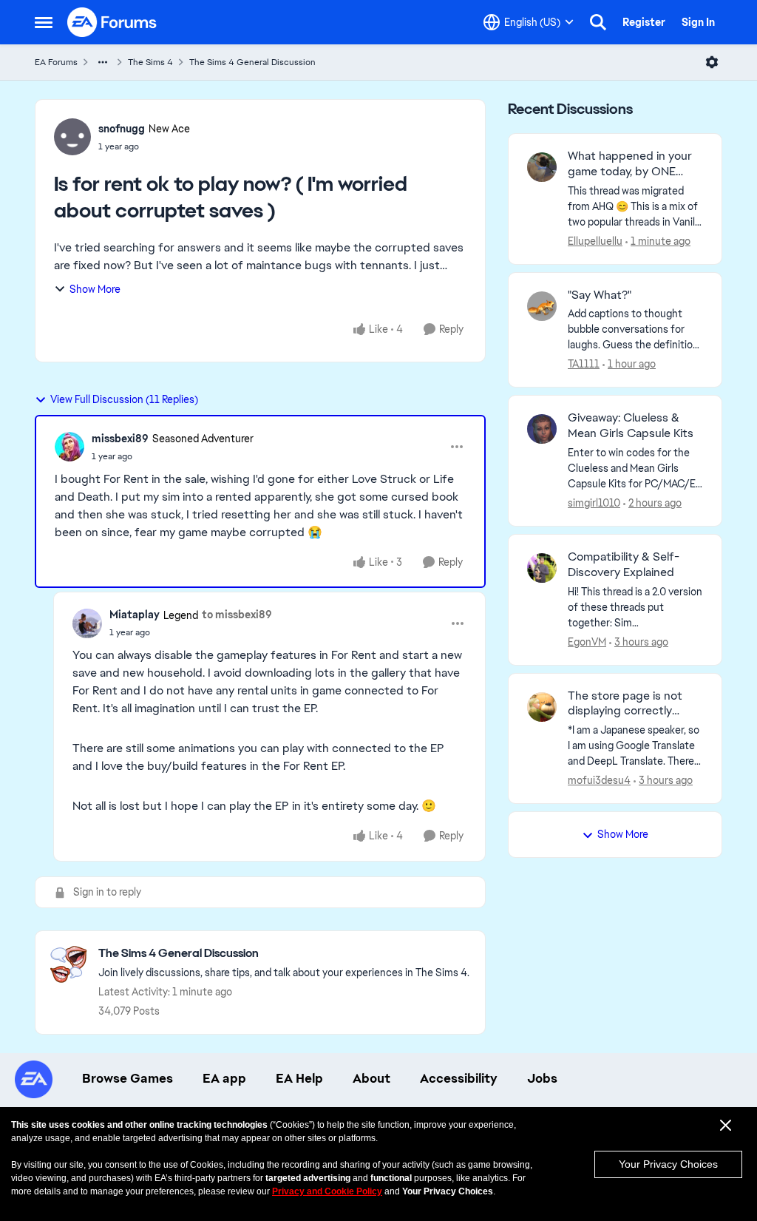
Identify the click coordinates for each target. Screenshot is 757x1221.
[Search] (598, 22)
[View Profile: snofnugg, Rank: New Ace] (72, 136)
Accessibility (459, 1078)
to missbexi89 (237, 614)
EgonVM (587, 642)
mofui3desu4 (599, 780)
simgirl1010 (594, 503)
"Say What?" (599, 295)
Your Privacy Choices (668, 1164)
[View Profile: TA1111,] (542, 306)
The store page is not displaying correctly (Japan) (625, 704)
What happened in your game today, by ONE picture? (630, 164)
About (371, 1078)
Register (643, 22)
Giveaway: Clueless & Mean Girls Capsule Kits (630, 425)
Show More (94, 289)
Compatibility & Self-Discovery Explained (623, 564)
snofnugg (121, 128)
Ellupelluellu (595, 241)
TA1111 (584, 364)
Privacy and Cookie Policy (327, 1191)
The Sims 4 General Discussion (252, 62)
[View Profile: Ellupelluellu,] (542, 167)
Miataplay (134, 614)
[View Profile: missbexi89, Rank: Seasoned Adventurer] (69, 446)
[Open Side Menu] (43, 22)
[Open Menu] (712, 62)
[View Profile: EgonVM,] (542, 568)
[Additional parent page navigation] (103, 62)
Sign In (698, 22)
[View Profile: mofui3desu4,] (542, 707)
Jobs (542, 1078)
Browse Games (127, 1078)
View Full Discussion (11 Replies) (124, 399)
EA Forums (56, 62)
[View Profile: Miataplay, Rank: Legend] (87, 623)
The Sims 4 (150, 62)
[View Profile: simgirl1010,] (542, 429)
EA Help (299, 1078)
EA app (224, 1078)
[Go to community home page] (112, 22)
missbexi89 (120, 438)
